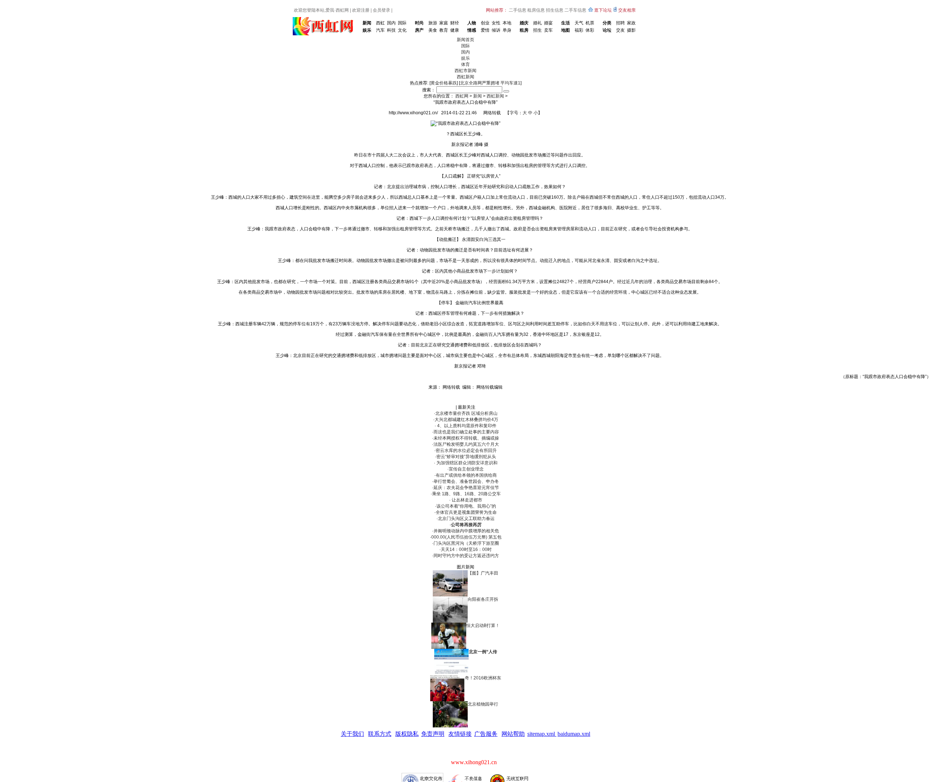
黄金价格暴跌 (444, 83)
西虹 (380, 22)
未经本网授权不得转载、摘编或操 (466, 438)
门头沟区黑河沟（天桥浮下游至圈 (466, 543)
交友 (620, 30)
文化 (402, 30)
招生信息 (554, 10)
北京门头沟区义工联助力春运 (466, 518)
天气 (579, 22)
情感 (471, 30)
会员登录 (381, 10)
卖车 (548, 30)
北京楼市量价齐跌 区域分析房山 (466, 413)
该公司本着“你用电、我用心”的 (466, 506)
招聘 (620, 22)
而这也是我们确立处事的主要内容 (466, 431)
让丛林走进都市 (466, 500)
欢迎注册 (360, 10)
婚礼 (537, 22)
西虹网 (342, 10)
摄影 (631, 30)
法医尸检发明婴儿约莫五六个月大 (466, 444)
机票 (590, 22)
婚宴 (548, 22)
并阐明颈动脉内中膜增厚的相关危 (466, 530)
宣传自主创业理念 (466, 469)
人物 (471, 22)
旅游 (432, 22)
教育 (443, 30)
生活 (565, 22)
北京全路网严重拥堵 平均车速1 (490, 83)
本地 (507, 22)
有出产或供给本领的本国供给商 (466, 475)
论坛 (607, 30)
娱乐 (367, 30)
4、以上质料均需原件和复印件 (466, 425)
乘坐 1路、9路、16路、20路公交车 (466, 493)
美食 (432, 30)
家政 (631, 22)
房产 (419, 30)
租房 (524, 30)
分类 (607, 22)
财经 (454, 22)
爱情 (485, 30)
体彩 (590, 30)
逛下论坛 (603, 10)
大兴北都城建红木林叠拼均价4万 (466, 419)
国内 (391, 22)
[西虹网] (324, 19)
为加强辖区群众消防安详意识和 (466, 462)
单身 (507, 30)
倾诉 (496, 30)
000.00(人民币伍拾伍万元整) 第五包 (466, 537)
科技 (391, 30)
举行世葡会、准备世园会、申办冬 (466, 481)
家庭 (443, 22)
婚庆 (524, 22)
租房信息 (536, 10)
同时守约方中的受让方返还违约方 (466, 555)
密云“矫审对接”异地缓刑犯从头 (466, 456)
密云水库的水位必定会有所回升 (466, 450)
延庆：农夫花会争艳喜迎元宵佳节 (466, 487)
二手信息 (517, 10)
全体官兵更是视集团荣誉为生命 (466, 512)
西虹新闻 (495, 96)
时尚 (419, 22)
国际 (402, 22)
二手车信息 (575, 10)
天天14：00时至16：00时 (466, 549)
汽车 (380, 30)
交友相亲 (627, 10)
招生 (537, 30)
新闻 (367, 22)
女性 (496, 22)
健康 (454, 30)
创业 (485, 22)
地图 (565, 30)
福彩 (579, 30)
